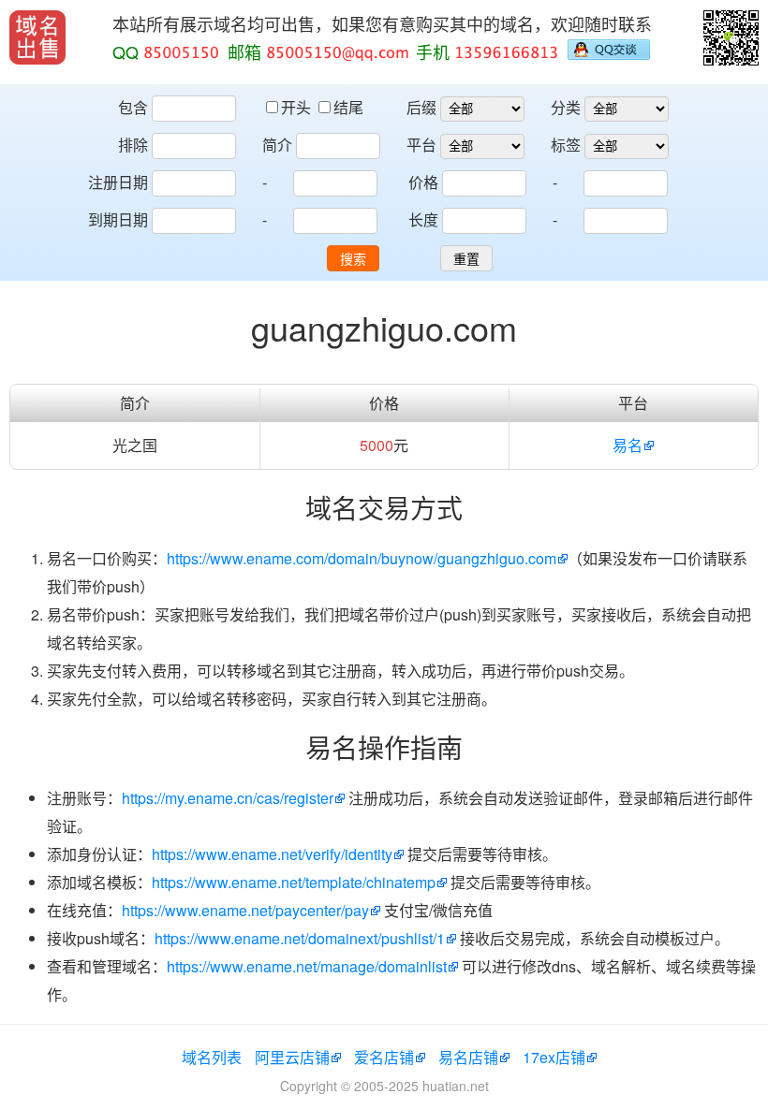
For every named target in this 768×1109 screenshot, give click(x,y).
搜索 (353, 259)
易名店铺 (468, 1057)
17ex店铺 (554, 1057)
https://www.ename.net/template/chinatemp (294, 882)
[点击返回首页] (37, 37)
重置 (466, 259)
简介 (277, 144)
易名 (627, 445)
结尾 (348, 107)
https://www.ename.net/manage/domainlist (307, 966)
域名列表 (212, 1057)
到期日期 (118, 219)
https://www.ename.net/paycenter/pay (245, 910)
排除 (133, 144)
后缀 (421, 107)
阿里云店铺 (292, 1057)
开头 (298, 107)
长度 (423, 219)
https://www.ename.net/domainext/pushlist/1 (300, 938)
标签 (566, 144)
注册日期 (118, 182)
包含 (133, 107)
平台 (421, 144)
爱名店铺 (384, 1057)
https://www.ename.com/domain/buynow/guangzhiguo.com (361, 558)
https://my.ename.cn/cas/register (227, 798)
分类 (566, 107)
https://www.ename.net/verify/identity (272, 854)
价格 (423, 182)
